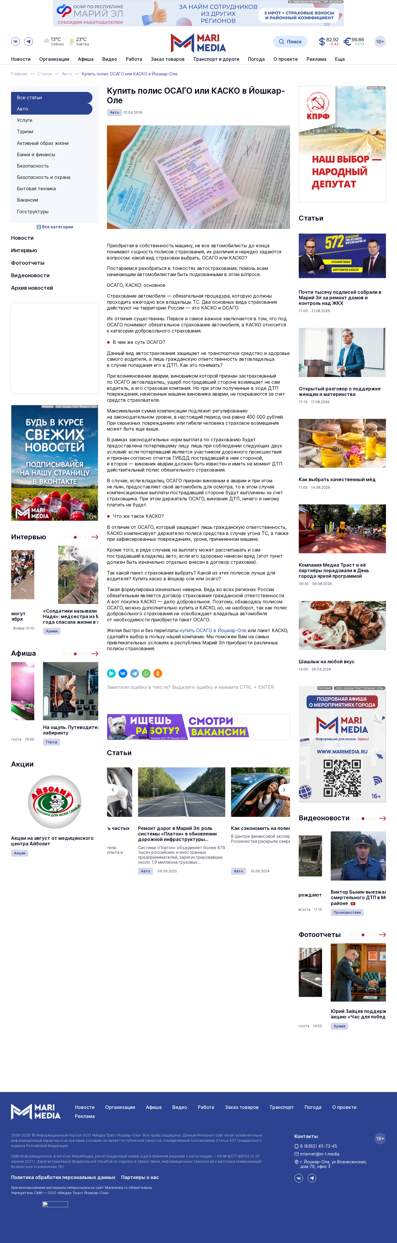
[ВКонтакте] (123, 673)
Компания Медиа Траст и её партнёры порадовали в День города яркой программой (334, 570)
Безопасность (33, 166)
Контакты (306, 1136)
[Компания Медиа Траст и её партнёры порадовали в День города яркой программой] (342, 529)
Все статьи (29, 97)
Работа (134, 59)
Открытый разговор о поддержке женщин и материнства (340, 391)
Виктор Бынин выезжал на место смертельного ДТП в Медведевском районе (342, 897)
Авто (22, 109)
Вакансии (27, 200)
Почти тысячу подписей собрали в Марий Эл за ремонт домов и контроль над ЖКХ (340, 297)
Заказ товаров (242, 1107)
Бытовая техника (36, 188)
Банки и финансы (36, 154)
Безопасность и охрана (43, 177)
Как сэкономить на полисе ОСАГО (240, 828)
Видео (109, 59)
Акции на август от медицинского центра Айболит (52, 841)
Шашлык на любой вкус (327, 661)
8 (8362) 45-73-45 (318, 1146)
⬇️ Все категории (54, 226)
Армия (20, 631)
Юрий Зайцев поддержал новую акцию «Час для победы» (337, 1014)
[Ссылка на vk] (15, 41)
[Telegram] (134, 673)
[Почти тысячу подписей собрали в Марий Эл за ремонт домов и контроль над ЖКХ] (342, 256)
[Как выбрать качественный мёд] (342, 443)
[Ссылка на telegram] (28, 41)
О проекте (344, 1107)
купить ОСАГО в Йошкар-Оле (213, 630)
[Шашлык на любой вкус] (342, 625)
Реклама (85, 1116)
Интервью (24, 250)
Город (19, 742)
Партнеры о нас (140, 1177)
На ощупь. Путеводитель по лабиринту (44, 730)
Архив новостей (32, 288)
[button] (94, 537)
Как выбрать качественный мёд (337, 479)
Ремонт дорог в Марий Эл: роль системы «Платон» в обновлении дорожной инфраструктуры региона (146, 834)
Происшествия (315, 912)
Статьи (311, 218)
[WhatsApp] (146, 673)
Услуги (24, 120)
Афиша (23, 653)
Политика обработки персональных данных (63, 1177)
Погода (313, 1107)
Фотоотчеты (27, 263)
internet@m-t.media (319, 1153)
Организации (120, 1107)
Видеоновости (30, 275)
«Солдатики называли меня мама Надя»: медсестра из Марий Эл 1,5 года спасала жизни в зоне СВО (52, 616)
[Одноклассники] (157, 673)
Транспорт (281, 1107)
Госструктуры (33, 211)
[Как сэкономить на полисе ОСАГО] (243, 792)
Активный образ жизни (43, 143)
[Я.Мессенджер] (111, 673)
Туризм (25, 131)
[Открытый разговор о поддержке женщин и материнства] (342, 352)
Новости (21, 59)
